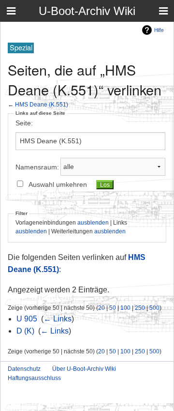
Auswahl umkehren (58, 184)
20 (101, 307)
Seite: (24, 123)
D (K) (25, 331)
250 (140, 307)
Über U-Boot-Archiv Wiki (84, 368)
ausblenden (93, 222)
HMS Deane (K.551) (41, 104)
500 (154, 307)
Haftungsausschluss (34, 378)
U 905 (26, 319)
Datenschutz (24, 368)
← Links (58, 319)
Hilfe (159, 29)
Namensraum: (37, 166)
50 (112, 307)
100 (125, 307)
